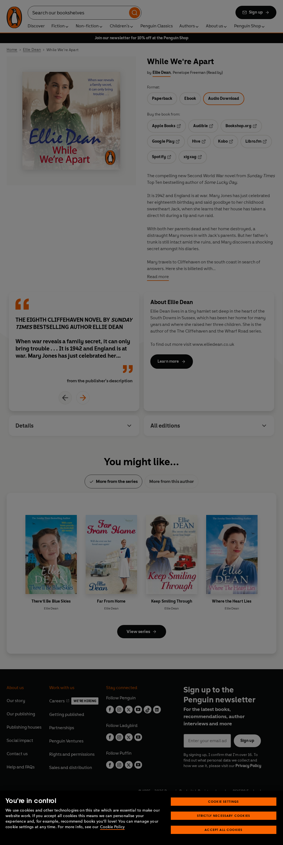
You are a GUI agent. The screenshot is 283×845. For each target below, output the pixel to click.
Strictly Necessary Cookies (223, 815)
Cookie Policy (112, 827)
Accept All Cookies (223, 830)
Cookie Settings (223, 801)
